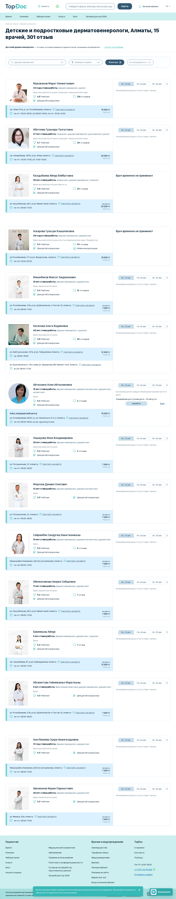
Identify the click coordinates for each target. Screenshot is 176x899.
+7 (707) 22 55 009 (143, 869)
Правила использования (61, 857)
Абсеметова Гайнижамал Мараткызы (57, 682)
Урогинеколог (95, 134)
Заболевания (55, 852)
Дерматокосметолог (87, 389)
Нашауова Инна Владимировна (53, 438)
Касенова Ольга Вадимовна (50, 326)
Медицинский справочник (62, 847)
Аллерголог (62, 180)
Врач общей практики (67, 687)
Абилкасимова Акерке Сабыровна (54, 581)
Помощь (138, 857)
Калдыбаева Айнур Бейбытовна (53, 175)
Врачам (95, 862)
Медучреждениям (100, 857)
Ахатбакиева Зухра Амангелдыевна (56, 739)
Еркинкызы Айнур (44, 631)
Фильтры (113, 62)
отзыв (81, 594)
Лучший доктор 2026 (96, 16)
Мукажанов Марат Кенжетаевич (53, 83)
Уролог (82, 88)
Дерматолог (85, 235)
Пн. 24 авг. (142, 84)
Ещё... (163, 403)
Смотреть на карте (65, 109)
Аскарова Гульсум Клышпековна (53, 231)
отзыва (82, 188)
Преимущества (99, 847)
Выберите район (83, 62)
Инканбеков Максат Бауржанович (54, 277)
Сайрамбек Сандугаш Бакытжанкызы (57, 535)
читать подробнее (114, 47)
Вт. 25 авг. (157, 84)
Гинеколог (62, 134)
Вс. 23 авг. (126, 84)
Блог (75, 16)
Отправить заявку (143, 874)
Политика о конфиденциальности (66, 862)
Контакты (139, 852)
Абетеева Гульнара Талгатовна (53, 129)
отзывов (83, 96)
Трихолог (94, 180)
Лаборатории (43, 16)
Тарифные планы (99, 852)
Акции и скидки (13, 872)
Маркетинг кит (98, 877)
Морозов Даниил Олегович (50, 484)
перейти (136, 403)
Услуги (61, 16)
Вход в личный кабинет (103, 882)
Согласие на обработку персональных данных (60, 869)
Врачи (9, 16)
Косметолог (39, 392)
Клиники (24, 16)
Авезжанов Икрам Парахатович (53, 788)
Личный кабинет (150, 6)
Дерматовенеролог (24, 62)
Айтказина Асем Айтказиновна (52, 384)
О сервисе (139, 847)
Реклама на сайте (100, 872)
